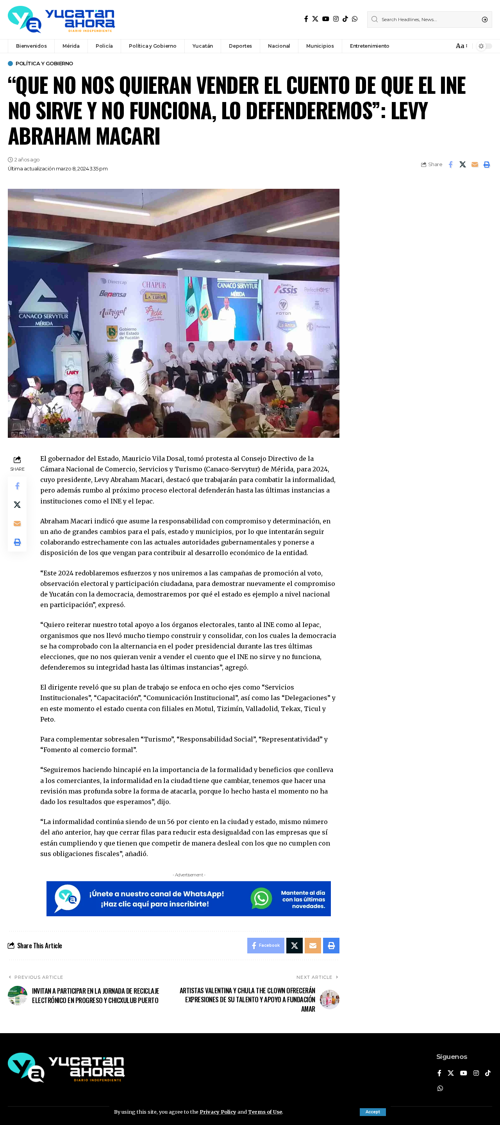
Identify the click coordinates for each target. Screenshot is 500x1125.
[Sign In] (431, 46)
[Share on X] (462, 164)
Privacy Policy (218, 1112)
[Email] (474, 164)
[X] (315, 19)
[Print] (486, 164)
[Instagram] (336, 19)
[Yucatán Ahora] (61, 19)
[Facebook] (306, 19)
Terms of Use (265, 1112)
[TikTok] (345, 19)
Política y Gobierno (44, 63)
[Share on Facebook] (450, 164)
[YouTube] (325, 19)
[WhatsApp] (354, 19)
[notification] (446, 46)
